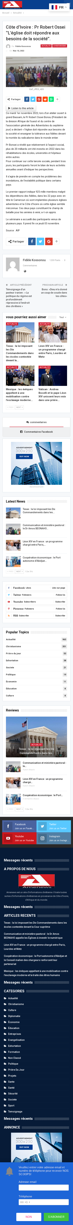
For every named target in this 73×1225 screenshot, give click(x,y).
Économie (11, 681)
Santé (11, 1087)
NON (29, 1216)
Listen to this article (23, 108)
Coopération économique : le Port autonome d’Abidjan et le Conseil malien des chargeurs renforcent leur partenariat (35, 960)
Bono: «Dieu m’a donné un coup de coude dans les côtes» (54, 292)
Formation (14, 1052)
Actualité (46, 46)
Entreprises (14, 1034)
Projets (12, 1075)
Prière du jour (13, 653)
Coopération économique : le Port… (43, 795)
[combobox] (25, 1202)
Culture (10, 695)
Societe (10, 667)
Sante (11, 1081)
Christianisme (59, 46)
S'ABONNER (56, 1216)
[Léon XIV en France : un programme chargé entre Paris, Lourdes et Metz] (53, 332)
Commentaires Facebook (38, 431)
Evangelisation (16, 1040)
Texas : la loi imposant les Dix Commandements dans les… (36, 751)
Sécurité (12, 1093)
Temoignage (15, 1111)
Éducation (11, 688)
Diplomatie (14, 1016)
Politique (11, 674)
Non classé (14, 1058)
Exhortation (12, 660)
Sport (11, 1105)
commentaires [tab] (38, 422)
